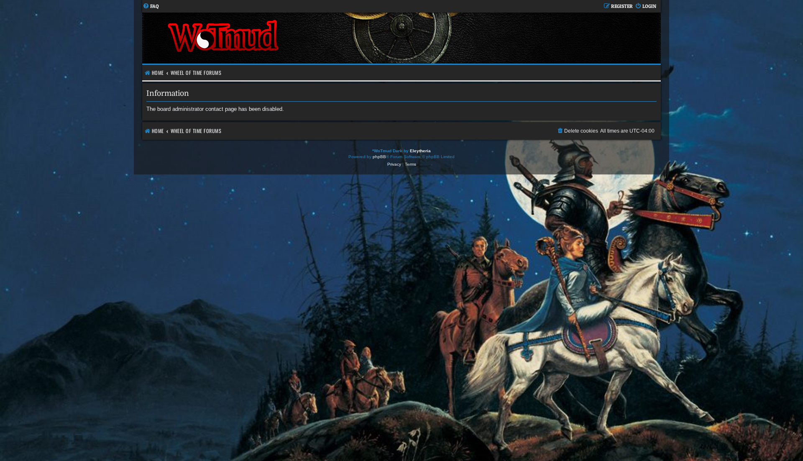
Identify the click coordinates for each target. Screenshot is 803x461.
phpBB (379, 156)
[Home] (271, 38)
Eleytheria (420, 151)
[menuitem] (151, 6)
